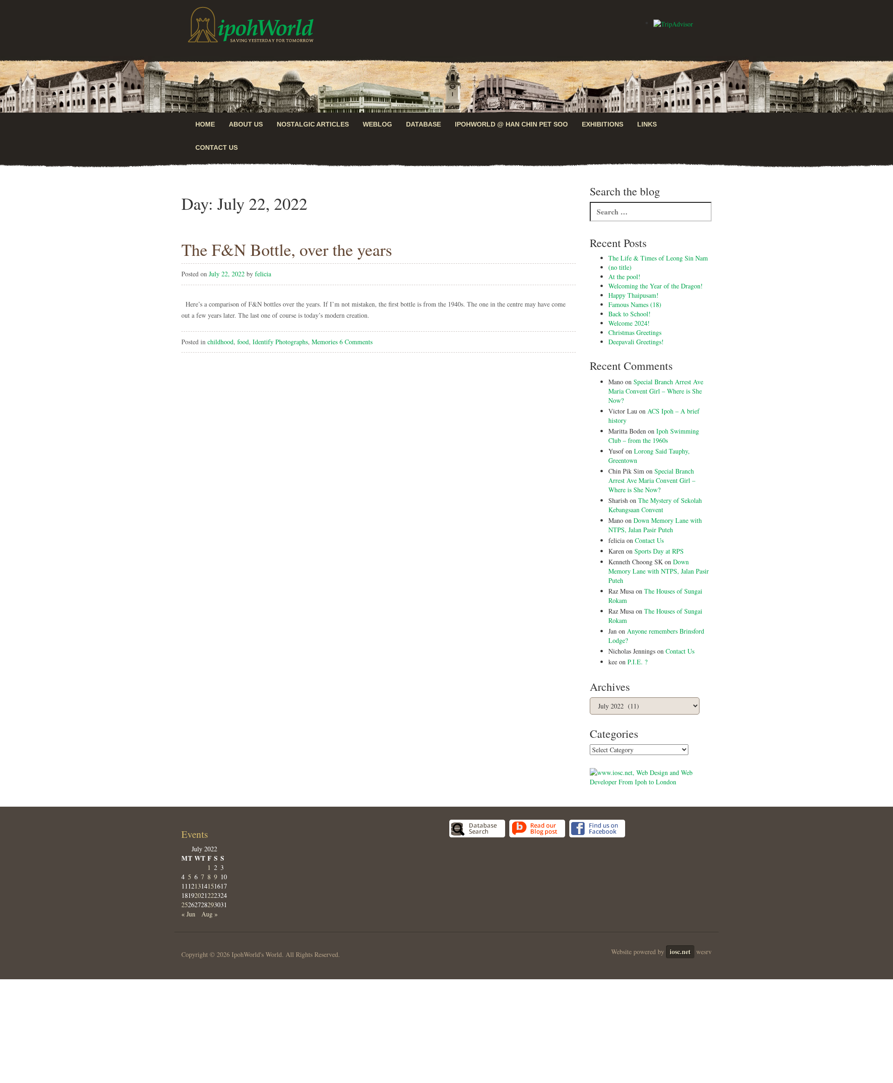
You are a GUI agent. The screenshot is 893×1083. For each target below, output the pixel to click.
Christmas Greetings (634, 332)
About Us (246, 124)
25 (184, 904)
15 (210, 886)
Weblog (377, 124)
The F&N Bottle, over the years (286, 249)
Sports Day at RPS (659, 551)
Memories (325, 341)
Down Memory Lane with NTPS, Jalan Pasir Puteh (655, 525)
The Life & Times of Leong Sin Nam (658, 258)
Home (205, 124)
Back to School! (629, 313)
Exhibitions (602, 124)
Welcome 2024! (629, 323)
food (243, 341)
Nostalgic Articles (313, 124)
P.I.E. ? (637, 661)
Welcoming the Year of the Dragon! (655, 285)
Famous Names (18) (634, 304)
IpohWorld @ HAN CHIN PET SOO (511, 124)
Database (423, 124)
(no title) (620, 267)
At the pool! (624, 276)
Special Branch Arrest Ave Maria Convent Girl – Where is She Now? (655, 391)
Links (647, 124)
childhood (220, 341)
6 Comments (356, 341)
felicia (263, 273)
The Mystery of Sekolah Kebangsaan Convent (655, 505)
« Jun (188, 913)
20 (197, 895)
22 (210, 895)
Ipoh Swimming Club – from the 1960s (653, 436)
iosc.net (680, 951)
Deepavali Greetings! (636, 341)
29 (210, 904)
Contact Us (216, 147)
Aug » (209, 913)
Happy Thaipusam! (633, 295)
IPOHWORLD (250, 25)
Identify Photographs (280, 341)
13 (197, 886)
